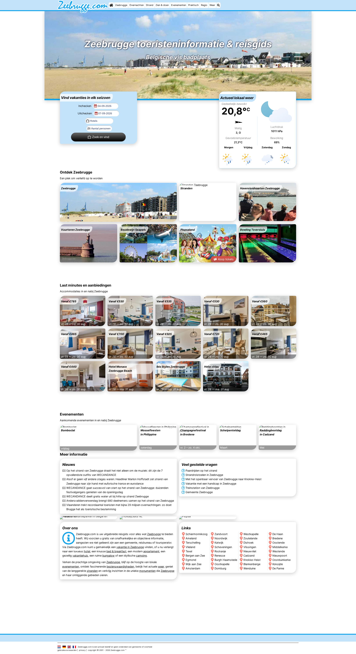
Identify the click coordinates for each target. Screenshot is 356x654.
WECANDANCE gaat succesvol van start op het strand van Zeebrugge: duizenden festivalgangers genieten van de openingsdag (117, 490)
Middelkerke (280, 546)
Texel (189, 551)
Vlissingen (249, 546)
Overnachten (136, 5)
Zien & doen (162, 5)
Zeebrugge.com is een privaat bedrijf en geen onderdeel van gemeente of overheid (115, 647)
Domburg (220, 568)
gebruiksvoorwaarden (67, 650)
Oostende (279, 542)
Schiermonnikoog (196, 534)
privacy (82, 650)
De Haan (278, 534)
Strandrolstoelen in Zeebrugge (204, 475)
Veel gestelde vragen (199, 464)
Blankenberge (251, 563)
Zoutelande (250, 538)
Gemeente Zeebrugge (199, 492)
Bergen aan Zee (195, 555)
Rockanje (220, 551)
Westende (279, 551)
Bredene (278, 538)
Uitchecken (85, 113)
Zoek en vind (100, 137)
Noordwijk (221, 538)
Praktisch (193, 5)
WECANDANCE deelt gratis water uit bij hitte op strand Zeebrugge (107, 496)
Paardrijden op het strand (201, 470)
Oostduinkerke (282, 559)
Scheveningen (223, 546)
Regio (204, 5)
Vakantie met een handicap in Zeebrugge (211, 483)
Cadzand (249, 555)
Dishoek (248, 542)
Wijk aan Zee (193, 563)
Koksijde (278, 563)
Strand (149, 5)
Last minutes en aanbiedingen (85, 285)
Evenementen (178, 5)
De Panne (278, 568)
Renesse (220, 555)
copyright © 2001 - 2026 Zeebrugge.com (106, 650)
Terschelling (193, 542)
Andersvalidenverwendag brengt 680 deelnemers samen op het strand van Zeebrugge (120, 500)
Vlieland (190, 546)
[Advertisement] (178, 114)
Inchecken (85, 105)
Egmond (191, 559)
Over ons (70, 528)
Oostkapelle (222, 563)
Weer (212, 5)
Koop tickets (226, 259)
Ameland (191, 538)
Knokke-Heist (252, 559)
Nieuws (68, 464)
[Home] (111, 5)
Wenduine (249, 568)
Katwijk (219, 542)
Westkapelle (250, 534)
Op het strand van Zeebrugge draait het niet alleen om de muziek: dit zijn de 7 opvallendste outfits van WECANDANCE (114, 473)
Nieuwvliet (249, 551)
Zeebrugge (121, 5)
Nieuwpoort (280, 555)
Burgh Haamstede (226, 559)
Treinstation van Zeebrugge (203, 487)
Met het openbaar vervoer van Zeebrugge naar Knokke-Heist (223, 479)
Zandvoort (221, 534)
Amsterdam (193, 568)
